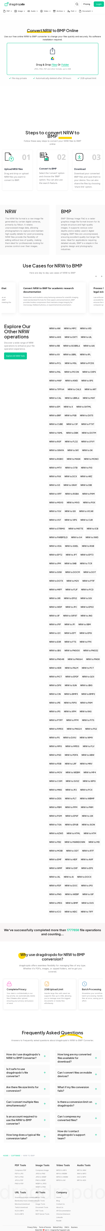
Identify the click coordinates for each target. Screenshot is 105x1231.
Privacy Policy (32, 1227)
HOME (5, 1155)
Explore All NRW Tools (15, 356)
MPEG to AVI (60, 1180)
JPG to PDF (19, 1180)
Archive (60, 11)
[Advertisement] (52, 104)
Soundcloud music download (26, 1197)
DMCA (67, 1227)
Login (99, 4)
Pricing (86, 4)
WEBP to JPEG (41, 1184)
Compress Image (42, 1170)
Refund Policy (57, 1227)
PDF (8, 11)
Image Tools (40, 1204)
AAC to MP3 (81, 1177)
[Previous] (96, 276)
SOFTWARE (15, 1155)
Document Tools (42, 1207)
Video (46, 11)
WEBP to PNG (41, 1187)
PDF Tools (39, 1211)
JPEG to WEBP (41, 1177)
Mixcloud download (22, 1204)
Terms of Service (45, 1227)
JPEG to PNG (40, 1174)
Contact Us (60, 1204)
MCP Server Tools (42, 1214)
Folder (65, 64)
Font (72, 11)
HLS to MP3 (19, 1214)
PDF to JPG (19, 1174)
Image (20, 11)
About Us (59, 1207)
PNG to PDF (19, 1184)
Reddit (58, 1221)
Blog (58, 1201)
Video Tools (40, 1197)
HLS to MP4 (19, 1211)
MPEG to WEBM (62, 1177)
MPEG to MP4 (61, 1170)
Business (74, 1227)
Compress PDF (20, 1170)
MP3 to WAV (81, 1170)
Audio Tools (40, 1201)
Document (86, 11)
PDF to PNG (19, 1177)
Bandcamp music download (25, 1201)
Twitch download (21, 1207)
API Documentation (63, 1211)
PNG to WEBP (41, 1180)
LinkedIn (59, 1217)
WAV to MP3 (81, 1174)
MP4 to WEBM (61, 1174)
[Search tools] (77, 4)
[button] (27, 1056)
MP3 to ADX (81, 1180)
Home (58, 1197)
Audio (33, 11)
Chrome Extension (63, 1214)
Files (54, 64)
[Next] (101, 276)
